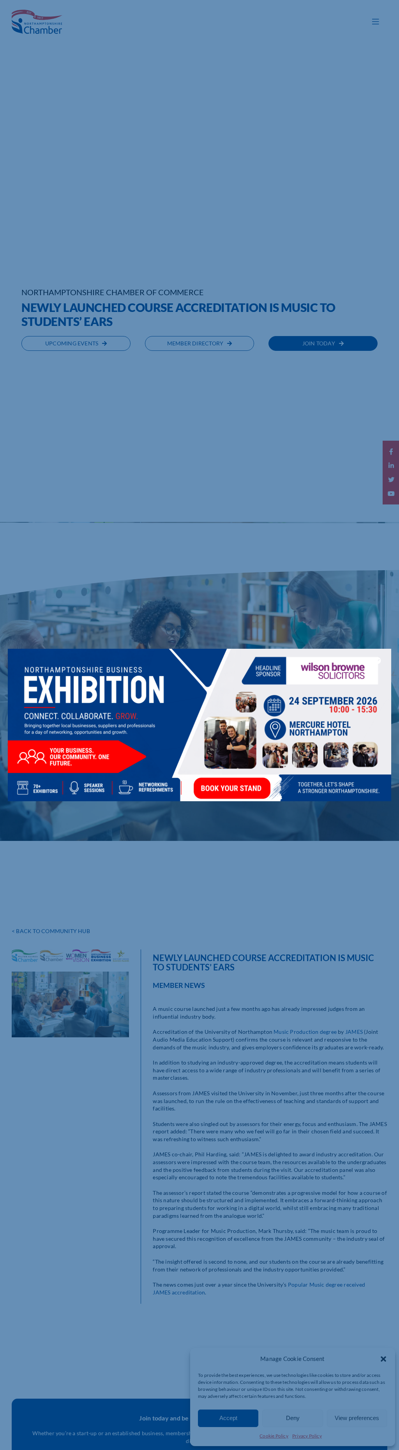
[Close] (377, 660)
